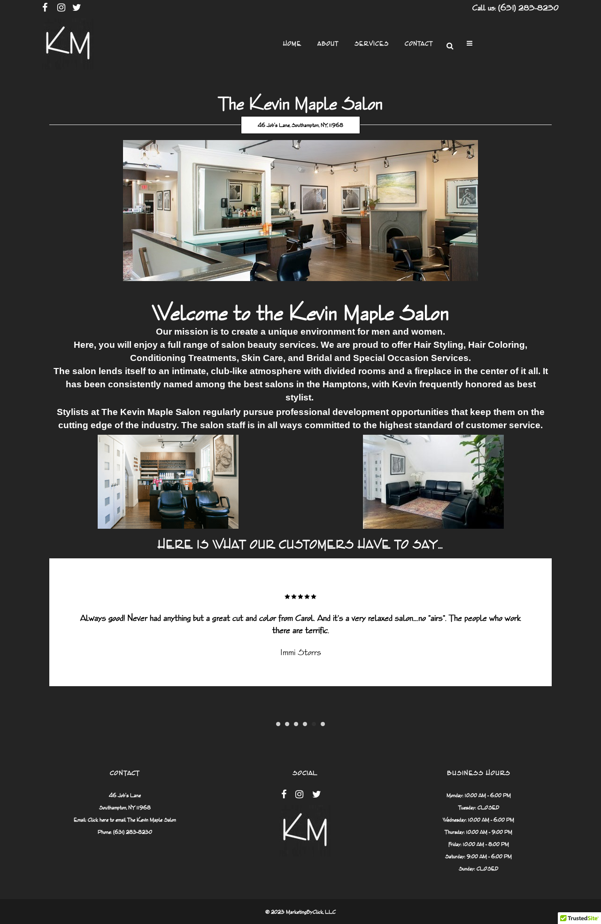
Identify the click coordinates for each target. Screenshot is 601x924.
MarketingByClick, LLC (311, 911)
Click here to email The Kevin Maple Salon (132, 819)
